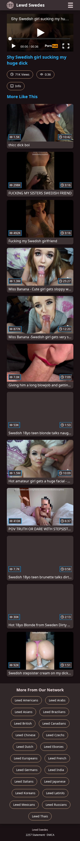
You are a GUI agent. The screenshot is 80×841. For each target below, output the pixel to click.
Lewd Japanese (54, 781)
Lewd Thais (40, 816)
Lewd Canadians (54, 723)
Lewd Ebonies (54, 747)
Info (17, 86)
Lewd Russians (56, 805)
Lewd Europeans (26, 758)
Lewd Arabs (57, 700)
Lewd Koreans (25, 793)
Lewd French (57, 758)
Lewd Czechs (55, 735)
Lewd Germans (27, 770)
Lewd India (56, 770)
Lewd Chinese (25, 735)
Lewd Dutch (24, 747)
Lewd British (23, 723)
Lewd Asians (23, 712)
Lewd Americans (26, 700)
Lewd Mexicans (24, 805)
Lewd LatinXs (55, 793)
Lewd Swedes (30, 5)
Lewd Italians (24, 781)
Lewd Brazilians (54, 712)
